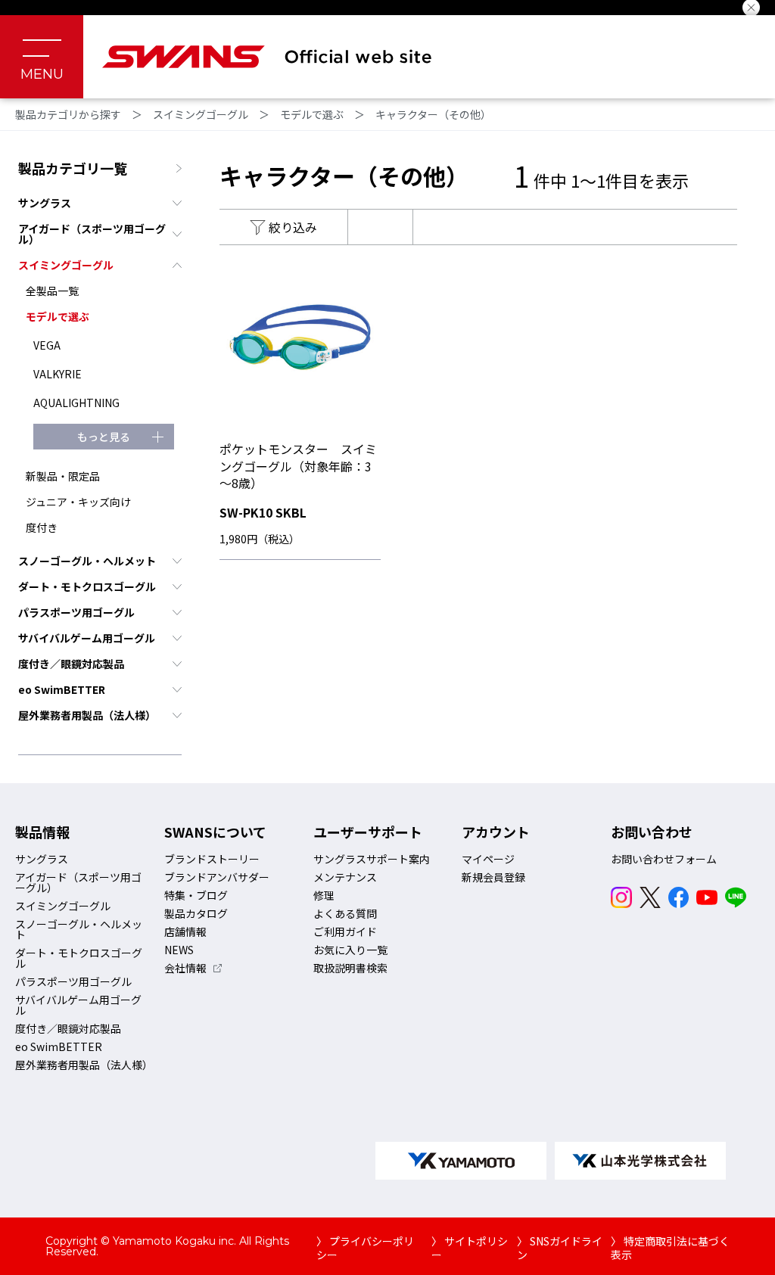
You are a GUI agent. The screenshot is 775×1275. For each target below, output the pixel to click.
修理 (324, 895)
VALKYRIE (57, 374)
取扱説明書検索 (350, 967)
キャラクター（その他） (433, 114)
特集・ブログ (196, 895)
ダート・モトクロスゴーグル (87, 586)
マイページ (488, 858)
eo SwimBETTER (61, 689)
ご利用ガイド (345, 931)
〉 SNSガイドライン (559, 1247)
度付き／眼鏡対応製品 (71, 663)
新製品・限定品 (63, 476)
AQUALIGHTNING (76, 402)
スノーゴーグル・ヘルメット (87, 560)
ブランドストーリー (212, 858)
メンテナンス (345, 877)
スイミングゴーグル (200, 114)
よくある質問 (345, 913)
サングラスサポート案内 (371, 858)
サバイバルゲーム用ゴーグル (86, 638)
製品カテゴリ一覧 (72, 168)
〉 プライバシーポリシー (365, 1247)
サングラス (44, 202)
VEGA (47, 345)
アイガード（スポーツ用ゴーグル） (92, 233)
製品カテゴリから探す (68, 114)
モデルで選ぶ (312, 114)
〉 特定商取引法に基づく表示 (670, 1247)
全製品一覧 (52, 290)
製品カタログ (196, 913)
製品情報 (42, 831)
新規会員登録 (493, 877)
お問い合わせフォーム (664, 858)
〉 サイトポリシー (469, 1247)
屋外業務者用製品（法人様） (87, 715)
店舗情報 (185, 931)
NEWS (179, 949)
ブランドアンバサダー (216, 877)
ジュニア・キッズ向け (78, 501)
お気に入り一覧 (350, 949)
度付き (42, 527)
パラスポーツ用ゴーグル (76, 612)
